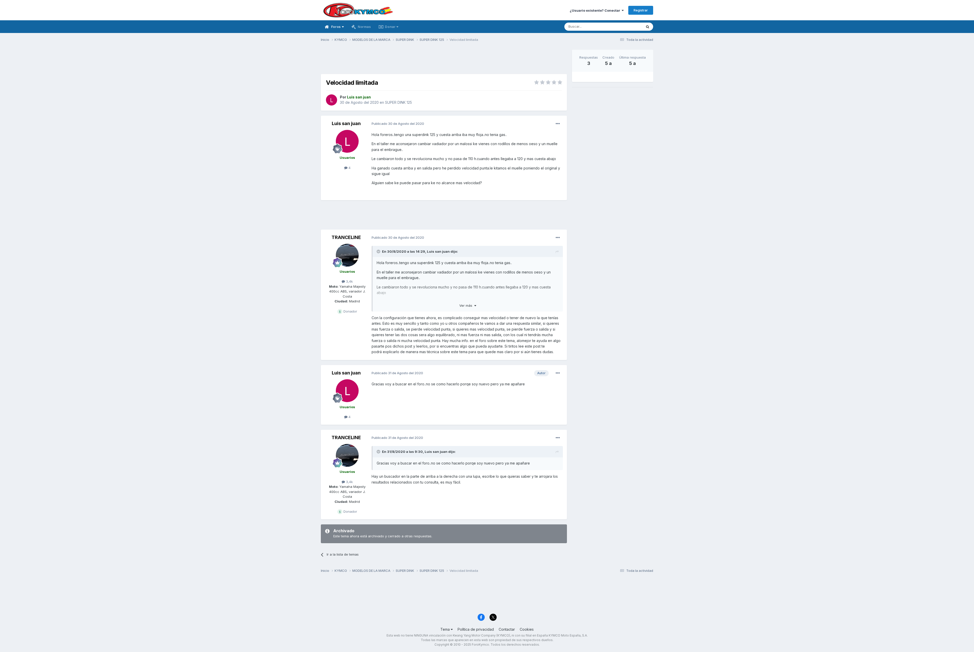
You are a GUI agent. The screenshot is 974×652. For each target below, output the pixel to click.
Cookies (527, 629)
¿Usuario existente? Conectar (596, 10)
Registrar (641, 10)
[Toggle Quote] (379, 251)
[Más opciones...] (558, 124)
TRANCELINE (346, 237)
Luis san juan (346, 123)
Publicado (398, 124)
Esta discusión (624, 26)
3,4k (349, 281)
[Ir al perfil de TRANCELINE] (347, 255)
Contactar (507, 629)
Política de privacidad (476, 629)
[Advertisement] (444, 61)
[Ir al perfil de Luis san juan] (331, 100)
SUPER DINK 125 (398, 102)
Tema (445, 629)
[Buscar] (647, 27)
